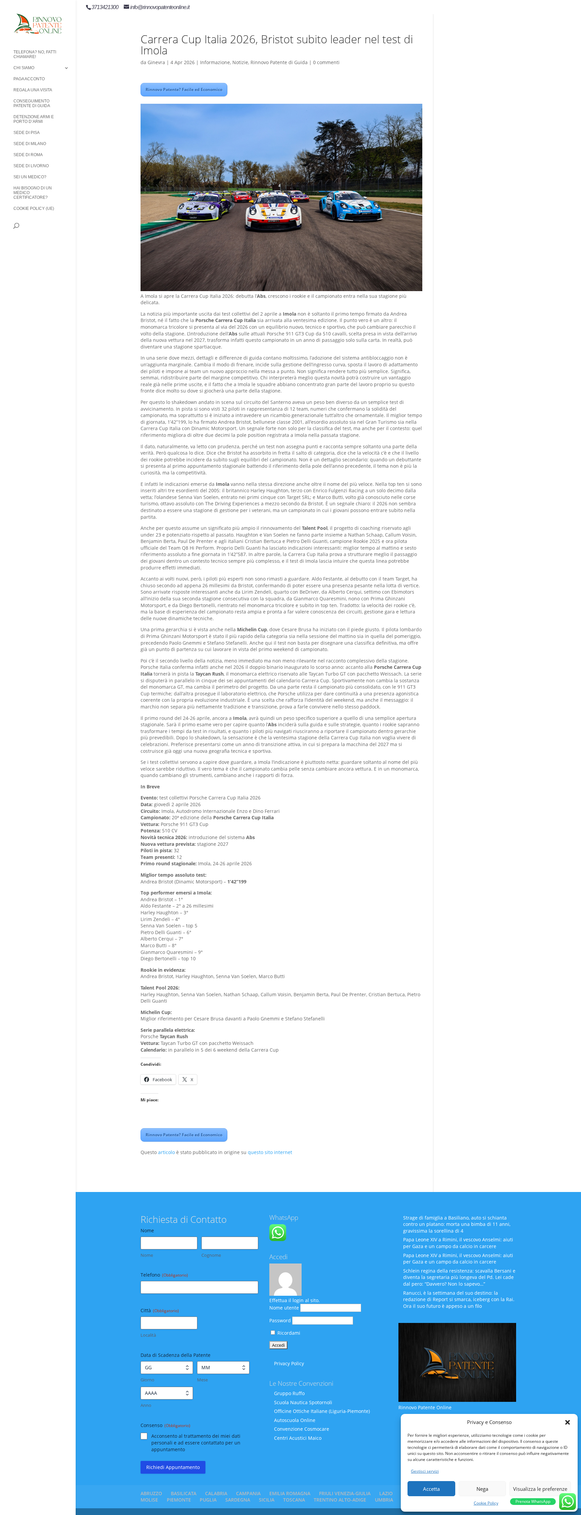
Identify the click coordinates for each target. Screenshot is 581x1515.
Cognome (211, 1255)
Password (280, 1320)
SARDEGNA (237, 1500)
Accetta (431, 1488)
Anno (146, 1405)
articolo (166, 1152)
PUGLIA (208, 1500)
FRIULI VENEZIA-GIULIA (345, 1493)
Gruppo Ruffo (289, 1393)
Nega (482, 1488)
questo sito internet (270, 1152)
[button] (567, 1422)
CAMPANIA (248, 1493)
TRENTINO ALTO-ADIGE (340, 1500)
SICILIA (266, 1500)
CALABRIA (216, 1493)
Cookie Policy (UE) (33, 208)
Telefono (164, 1275)
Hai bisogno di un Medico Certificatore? (32, 193)
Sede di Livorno (31, 166)
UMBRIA (384, 1500)
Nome (147, 1255)
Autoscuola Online (294, 1420)
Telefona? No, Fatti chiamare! (34, 54)
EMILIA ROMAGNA (289, 1493)
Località (148, 1335)
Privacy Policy (289, 1363)
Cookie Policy (486, 1503)
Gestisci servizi (425, 1471)
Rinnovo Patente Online (425, 1407)
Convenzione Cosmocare (301, 1429)
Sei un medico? (29, 177)
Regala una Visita (32, 90)
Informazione (215, 62)
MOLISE (149, 1500)
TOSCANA (294, 1500)
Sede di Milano (29, 143)
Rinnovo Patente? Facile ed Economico (184, 89)
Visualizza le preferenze (540, 1488)
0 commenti (326, 62)
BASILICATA (183, 1493)
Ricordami (288, 1333)
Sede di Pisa (26, 132)
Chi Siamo (23, 67)
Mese (202, 1380)
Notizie (240, 62)
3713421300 (104, 7)
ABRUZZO (151, 1493)
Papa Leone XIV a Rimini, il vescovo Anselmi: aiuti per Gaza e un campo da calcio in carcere (458, 1242)
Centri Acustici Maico (297, 1438)
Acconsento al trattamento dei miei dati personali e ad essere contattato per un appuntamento (195, 1443)
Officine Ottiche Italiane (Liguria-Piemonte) (322, 1411)
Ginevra (156, 62)
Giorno (147, 1380)
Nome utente (284, 1307)
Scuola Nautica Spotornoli (303, 1402)
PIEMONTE (179, 1500)
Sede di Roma (28, 154)
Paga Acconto (29, 79)
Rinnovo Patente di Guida (279, 62)
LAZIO (386, 1493)
